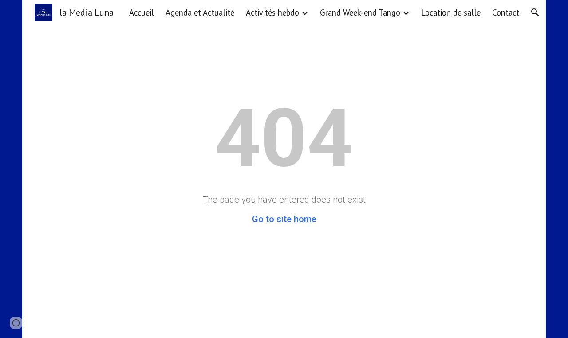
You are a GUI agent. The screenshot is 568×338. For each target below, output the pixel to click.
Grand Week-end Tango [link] (360, 12)
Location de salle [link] (451, 12)
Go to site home (284, 219)
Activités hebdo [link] (272, 12)
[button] (535, 12)
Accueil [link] (141, 12)
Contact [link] (505, 12)
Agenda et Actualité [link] (200, 12)
